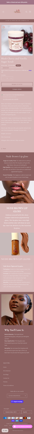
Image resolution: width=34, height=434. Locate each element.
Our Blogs (5, 374)
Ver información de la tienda (10, 99)
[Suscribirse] (25, 396)
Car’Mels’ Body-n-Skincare (15, 423)
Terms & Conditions (8, 385)
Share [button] (4, 148)
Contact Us (6, 378)
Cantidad (3, 75)
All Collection (7, 371)
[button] (3, 12)
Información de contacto (17, 430)
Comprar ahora (17, 89)
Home (4, 367)
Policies (5, 382)
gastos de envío (6, 67)
